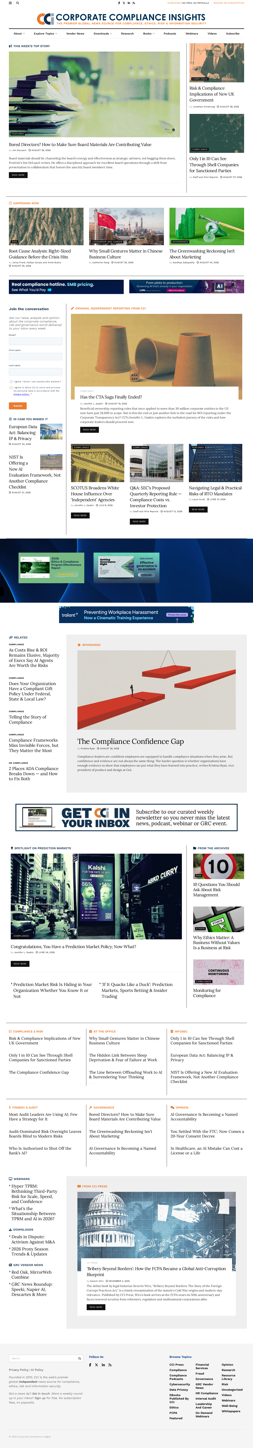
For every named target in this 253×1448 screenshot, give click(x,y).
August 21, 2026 (21, 492)
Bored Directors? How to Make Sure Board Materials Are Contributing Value (80, 144)
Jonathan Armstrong (204, 106)
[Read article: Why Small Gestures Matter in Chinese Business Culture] (126, 226)
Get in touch (41, 1393)
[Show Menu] (10, 3)
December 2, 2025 (119, 1281)
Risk (14, 242)
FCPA (173, 1413)
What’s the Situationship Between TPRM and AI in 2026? (33, 1213)
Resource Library (228, 1377)
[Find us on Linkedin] (103, 1364)
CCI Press (92, 1263)
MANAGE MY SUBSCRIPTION (229, 3)
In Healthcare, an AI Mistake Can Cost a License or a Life (207, 1150)
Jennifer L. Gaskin (93, 403)
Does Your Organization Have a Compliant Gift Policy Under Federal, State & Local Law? (32, 691)
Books (147, 33)
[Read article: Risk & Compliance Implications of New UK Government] (216, 62)
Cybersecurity (179, 1384)
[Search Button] (17, 3)
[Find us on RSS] (134, 3)
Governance (180, 242)
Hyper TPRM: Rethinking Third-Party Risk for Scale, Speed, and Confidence (34, 1193)
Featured (18, 134)
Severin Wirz (97, 1281)
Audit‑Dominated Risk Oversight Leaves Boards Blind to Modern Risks (45, 1134)
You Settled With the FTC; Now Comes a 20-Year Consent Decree (207, 1134)
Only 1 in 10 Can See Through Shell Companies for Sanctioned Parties (214, 164)
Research (127, 33)
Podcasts (170, 33)
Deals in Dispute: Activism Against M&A (33, 1239)
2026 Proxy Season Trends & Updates (29, 1251)
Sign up (40, 1398)
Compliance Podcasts (178, 1377)
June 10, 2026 (217, 499)
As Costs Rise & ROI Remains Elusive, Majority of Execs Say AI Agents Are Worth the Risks (34, 657)
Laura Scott (198, 499)
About (18, 33)
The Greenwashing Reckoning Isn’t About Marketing (120, 1134)
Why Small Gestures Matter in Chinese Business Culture (124, 1040)
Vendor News (75, 33)
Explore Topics (44, 33)
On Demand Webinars (204, 1414)
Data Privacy (178, 1389)
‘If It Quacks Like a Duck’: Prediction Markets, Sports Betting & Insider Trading (137, 990)
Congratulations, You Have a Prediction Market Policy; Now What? (73, 946)
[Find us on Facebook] (119, 3)
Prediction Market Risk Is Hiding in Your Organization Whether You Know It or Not (52, 990)
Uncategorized (232, 1389)
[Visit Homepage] (126, 17)
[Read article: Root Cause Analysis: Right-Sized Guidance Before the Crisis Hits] (46, 226)
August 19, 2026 (117, 403)
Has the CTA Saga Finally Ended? (111, 397)
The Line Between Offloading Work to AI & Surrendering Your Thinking (125, 1074)
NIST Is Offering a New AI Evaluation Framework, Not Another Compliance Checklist (204, 1077)
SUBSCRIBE (173, 3)
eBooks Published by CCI (179, 1398)
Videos (212, 33)
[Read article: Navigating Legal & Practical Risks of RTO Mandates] (215, 463)
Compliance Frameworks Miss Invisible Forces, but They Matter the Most (34, 745)
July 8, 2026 (105, 505)
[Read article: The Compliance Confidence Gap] (156, 690)
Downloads (101, 33)
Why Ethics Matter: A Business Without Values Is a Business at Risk (216, 942)
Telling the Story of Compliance (27, 719)
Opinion (227, 1364)
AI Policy (37, 1370)
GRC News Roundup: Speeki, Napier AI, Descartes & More (32, 1289)
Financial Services (202, 1366)
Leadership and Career (107, 242)
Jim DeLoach (19, 150)
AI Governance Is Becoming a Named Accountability (122, 1150)
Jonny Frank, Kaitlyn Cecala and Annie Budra (36, 262)
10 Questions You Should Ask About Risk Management (216, 889)
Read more (20, 174)
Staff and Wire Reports (205, 177)
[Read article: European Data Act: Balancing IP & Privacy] (51, 432)
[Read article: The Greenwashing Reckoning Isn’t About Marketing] (206, 226)
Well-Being (229, 1406)
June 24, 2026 (46, 952)
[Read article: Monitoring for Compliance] (218, 972)
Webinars (192, 33)
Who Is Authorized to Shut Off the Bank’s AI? (40, 1150)
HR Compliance (18, 763)
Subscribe (232, 33)
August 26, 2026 (41, 150)
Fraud (200, 1373)
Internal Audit (206, 1398)
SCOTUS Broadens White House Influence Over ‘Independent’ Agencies (95, 493)
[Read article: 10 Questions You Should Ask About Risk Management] (218, 866)
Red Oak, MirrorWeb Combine (31, 1274)
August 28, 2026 (229, 106)
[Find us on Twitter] (124, 3)
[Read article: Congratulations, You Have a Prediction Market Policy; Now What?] (96, 896)
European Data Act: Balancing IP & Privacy (23, 432)
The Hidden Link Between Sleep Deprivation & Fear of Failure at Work (123, 1057)
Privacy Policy (19, 1370)
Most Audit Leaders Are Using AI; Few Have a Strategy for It (43, 1117)
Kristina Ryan (88, 748)
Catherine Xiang (100, 262)
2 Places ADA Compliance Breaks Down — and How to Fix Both (34, 773)
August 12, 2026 (172, 511)
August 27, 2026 (232, 177)
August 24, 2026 (209, 262)
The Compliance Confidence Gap (130, 741)
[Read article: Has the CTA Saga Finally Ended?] (156, 357)
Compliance (200, 79)
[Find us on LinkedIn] (129, 3)
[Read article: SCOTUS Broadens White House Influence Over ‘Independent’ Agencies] (97, 463)
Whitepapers (231, 1411)
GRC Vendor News (204, 1386)
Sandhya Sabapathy (183, 262)
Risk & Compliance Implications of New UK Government (211, 94)
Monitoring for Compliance (207, 993)
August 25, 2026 (21, 266)
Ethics (200, 928)
